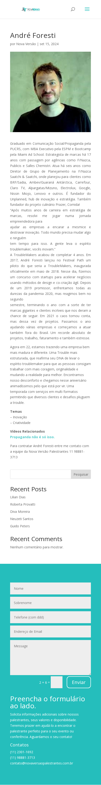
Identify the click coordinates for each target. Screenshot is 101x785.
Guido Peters (20, 526)
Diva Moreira (20, 511)
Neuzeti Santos (21, 519)
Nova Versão (26, 44)
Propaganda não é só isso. (32, 437)
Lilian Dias (18, 497)
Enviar (79, 682)
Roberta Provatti (22, 504)
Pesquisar (81, 474)
